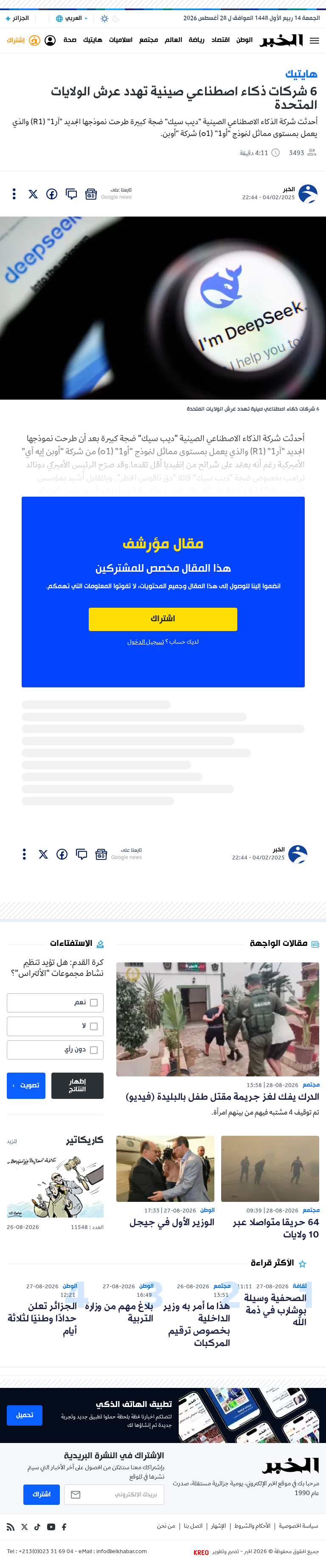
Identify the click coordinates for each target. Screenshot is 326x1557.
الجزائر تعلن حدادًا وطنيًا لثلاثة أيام (42, 1319)
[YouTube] (51, 1527)
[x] (33, 194)
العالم (173, 40)
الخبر (289, 189)
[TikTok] (37, 1527)
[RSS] (10, 1527)
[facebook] (51, 194)
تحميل (24, 1415)
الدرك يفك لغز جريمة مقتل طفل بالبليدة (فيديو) (222, 1097)
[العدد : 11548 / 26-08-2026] (55, 1186)
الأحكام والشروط (252, 1527)
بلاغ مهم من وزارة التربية (119, 1313)
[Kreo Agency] (202, 1552)
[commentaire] (71, 194)
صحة (70, 40)
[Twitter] (24, 1527)
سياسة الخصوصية (298, 1527)
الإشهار (218, 1527)
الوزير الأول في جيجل (171, 1222)
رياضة (197, 40)
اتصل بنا (193, 1527)
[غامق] (115, 18)
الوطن (244, 40)
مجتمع (148, 40)
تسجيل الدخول (145, 642)
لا (84, 1026)
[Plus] (14, 194)
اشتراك (163, 619)
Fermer (314, 40)
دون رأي (75, 1050)
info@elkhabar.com (121, 1552)
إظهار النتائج (77, 1085)
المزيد (12, 1142)
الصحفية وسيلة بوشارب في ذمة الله (275, 1311)
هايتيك (92, 40)
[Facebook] (64, 1527)
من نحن (166, 1527)
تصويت (29, 1086)
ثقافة (300, 1286)
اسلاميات (120, 40)
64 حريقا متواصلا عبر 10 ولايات (276, 1229)
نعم (80, 1003)
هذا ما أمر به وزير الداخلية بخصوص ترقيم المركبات (196, 1325)
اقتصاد (220, 40)
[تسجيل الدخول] (50, 40)
